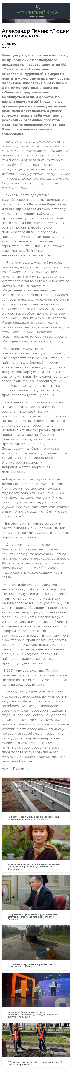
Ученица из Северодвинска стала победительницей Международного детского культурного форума (33, 1014)
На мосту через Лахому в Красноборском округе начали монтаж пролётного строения (34, 818)
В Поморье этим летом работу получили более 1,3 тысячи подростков (35, 1063)
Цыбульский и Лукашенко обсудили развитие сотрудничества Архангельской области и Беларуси (33, 916)
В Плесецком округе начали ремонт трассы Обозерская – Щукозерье (31, 965)
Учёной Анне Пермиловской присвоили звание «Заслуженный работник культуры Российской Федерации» (34, 866)
